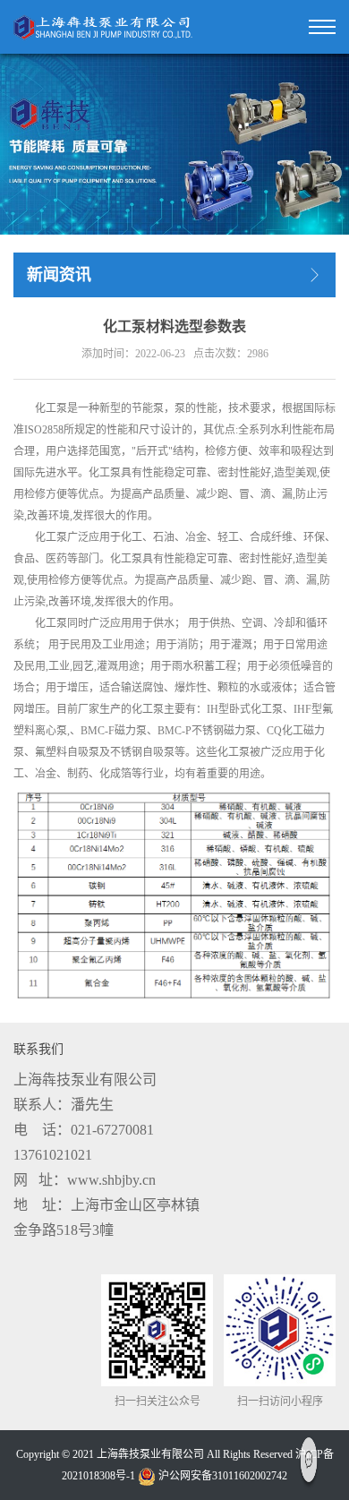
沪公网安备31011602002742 (221, 1476)
